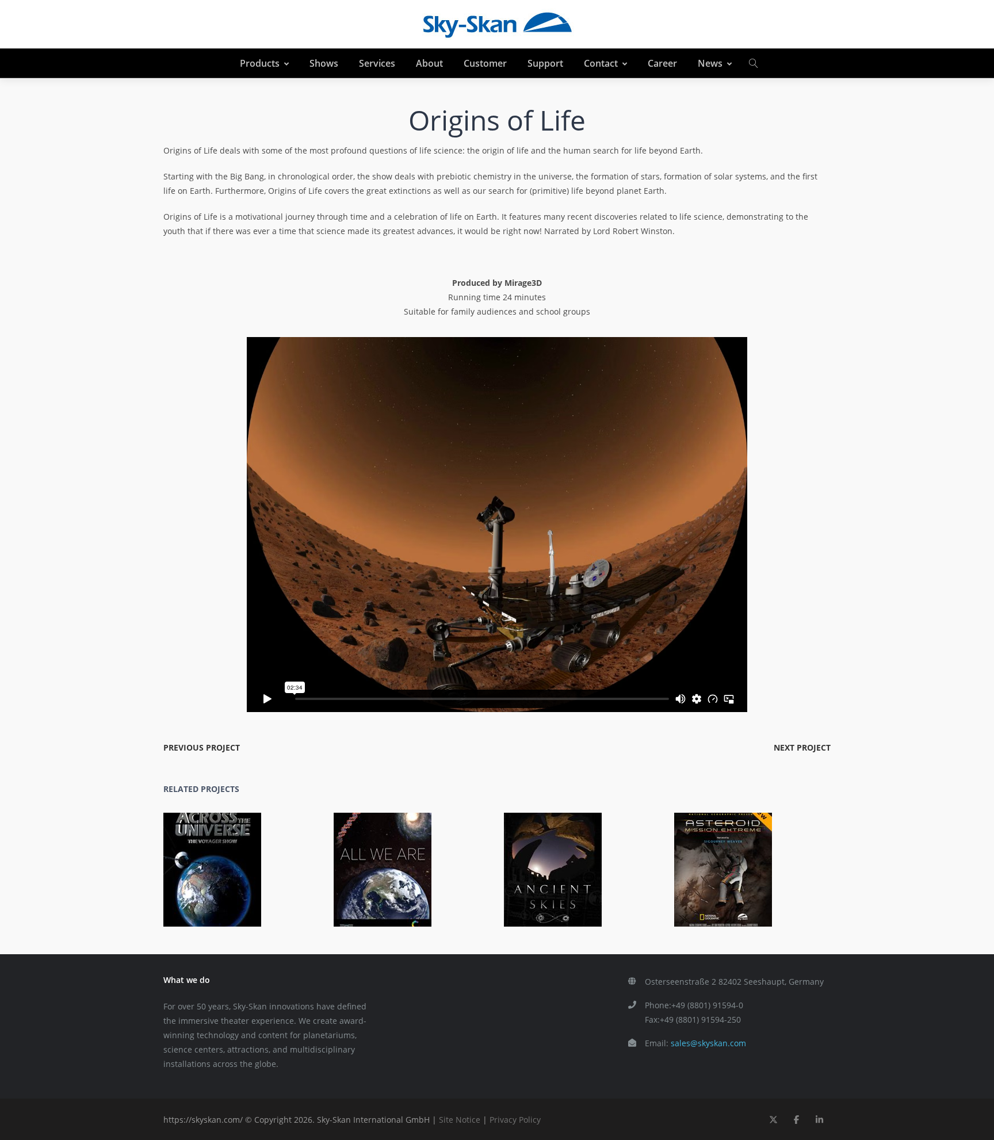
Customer (485, 63)
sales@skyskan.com (708, 1043)
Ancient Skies (559, 862)
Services (377, 63)
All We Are (389, 862)
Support (545, 63)
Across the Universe (219, 862)
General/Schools (264, 878)
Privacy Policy (515, 1119)
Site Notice (459, 1119)
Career (662, 63)
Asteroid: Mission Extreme (729, 862)
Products (260, 63)
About (429, 63)
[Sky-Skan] (497, 24)
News (710, 63)
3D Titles (746, 878)
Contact (601, 63)
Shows (323, 63)
